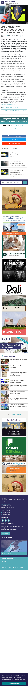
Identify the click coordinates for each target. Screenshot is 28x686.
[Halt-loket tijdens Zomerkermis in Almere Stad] (4, 400)
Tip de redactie (15, 143)
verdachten (9, 107)
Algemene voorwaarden (7, 558)
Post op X (15, 139)
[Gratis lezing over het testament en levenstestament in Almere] (4, 361)
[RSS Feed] (8, 520)
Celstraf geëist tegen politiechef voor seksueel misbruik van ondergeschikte (17, 163)
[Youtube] (5, 520)
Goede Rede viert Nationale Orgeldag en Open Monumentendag (17, 393)
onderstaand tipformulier (8, 104)
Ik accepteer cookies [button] (14, 683)
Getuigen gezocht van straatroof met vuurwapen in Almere (17, 154)
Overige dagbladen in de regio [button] (10, 553)
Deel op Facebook (15, 136)
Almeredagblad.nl (10, 1)
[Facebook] (2, 520)
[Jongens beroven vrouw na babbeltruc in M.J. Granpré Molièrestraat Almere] (4, 381)
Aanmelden (5, 533)
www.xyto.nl (6, 514)
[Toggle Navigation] (25, 2)
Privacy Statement (6, 564)
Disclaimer (4, 561)
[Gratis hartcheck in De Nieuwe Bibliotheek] (4, 368)
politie (3, 107)
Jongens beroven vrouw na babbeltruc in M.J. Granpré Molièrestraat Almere (17, 380)
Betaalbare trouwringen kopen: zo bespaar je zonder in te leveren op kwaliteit (18, 374)
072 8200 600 (7, 510)
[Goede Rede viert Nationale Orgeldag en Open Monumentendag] (4, 394)
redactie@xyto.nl (7, 512)
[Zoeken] (25, 182)
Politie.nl (22, 36)
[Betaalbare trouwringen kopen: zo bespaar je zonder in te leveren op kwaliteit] (4, 374)
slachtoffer (15, 107)
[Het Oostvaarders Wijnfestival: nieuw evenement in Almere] (4, 387)
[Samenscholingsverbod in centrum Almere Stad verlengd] (4, 407)
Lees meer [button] (22, 679)
